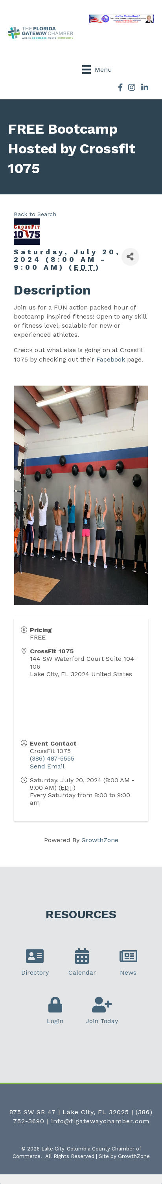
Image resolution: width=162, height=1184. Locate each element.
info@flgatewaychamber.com (100, 1121)
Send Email (47, 766)
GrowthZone (99, 840)
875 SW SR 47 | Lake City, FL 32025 (69, 1112)
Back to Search (35, 214)
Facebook (110, 359)
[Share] (130, 257)
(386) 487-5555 (52, 758)
